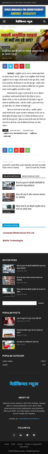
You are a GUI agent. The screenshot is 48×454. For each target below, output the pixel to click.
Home (3, 27)
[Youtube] (34, 435)
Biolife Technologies (13, 239)
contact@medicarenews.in (28, 418)
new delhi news (28, 130)
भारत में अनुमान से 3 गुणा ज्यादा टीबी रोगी (29, 318)
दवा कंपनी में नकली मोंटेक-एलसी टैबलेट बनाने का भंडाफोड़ (13, 166)
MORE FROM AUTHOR (30, 176)
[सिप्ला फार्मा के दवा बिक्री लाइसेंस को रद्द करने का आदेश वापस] (8, 209)
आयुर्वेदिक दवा (33, 133)
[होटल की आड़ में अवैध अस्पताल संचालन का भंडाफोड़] (8, 197)
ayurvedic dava (15, 130)
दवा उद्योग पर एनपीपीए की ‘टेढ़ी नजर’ (28, 342)
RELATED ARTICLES (11, 176)
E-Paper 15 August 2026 (33, 444)
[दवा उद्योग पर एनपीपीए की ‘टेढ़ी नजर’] (8, 345)
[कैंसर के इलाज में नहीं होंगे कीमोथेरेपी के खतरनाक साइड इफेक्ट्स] (8, 185)
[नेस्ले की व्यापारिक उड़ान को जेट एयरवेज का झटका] (8, 333)
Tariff (13, 444)
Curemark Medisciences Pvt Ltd (18, 231)
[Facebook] (14, 435)
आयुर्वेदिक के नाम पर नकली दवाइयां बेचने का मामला (15, 133)
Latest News (12, 27)
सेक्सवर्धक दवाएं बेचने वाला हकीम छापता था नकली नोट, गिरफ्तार (35, 166)
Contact (20, 444)
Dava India (8, 247)
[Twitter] (27, 435)
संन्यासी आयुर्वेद (7, 136)
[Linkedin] (20, 435)
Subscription (24, 447)
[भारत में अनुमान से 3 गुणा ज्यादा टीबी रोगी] (8, 321)
